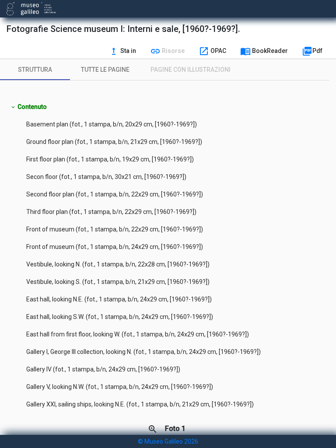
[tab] (35, 69)
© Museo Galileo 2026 (168, 441)
